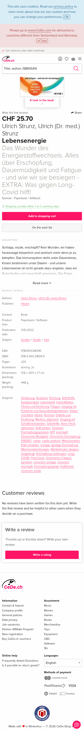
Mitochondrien (71, 440)
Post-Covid (37, 458)
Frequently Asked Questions (20, 660)
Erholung (54, 398)
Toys (47, 629)
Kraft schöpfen (30, 445)
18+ (46, 648)
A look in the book (42, 100)
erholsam (57, 428)
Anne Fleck (68, 423)
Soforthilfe (53, 423)
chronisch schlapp (44, 462)
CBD (47, 639)
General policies (12, 615)
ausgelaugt (28, 453)
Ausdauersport (30, 402)
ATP (52, 432)
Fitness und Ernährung (35, 406)
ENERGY (26, 440)
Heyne (25, 303)
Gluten (38, 415)
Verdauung (28, 398)
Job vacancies (11, 624)
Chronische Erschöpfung (65, 436)
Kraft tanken (43, 428)
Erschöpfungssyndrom (35, 432)
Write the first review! (15, 112)
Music (47, 605)
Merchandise (52, 624)
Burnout (49, 415)
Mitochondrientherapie (35, 449)
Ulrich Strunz (29, 298)
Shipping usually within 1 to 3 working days (32, 206)
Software (49, 643)
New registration (12, 634)
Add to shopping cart (42, 216)
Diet (46, 339)
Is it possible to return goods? (20, 665)
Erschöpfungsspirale (46, 466)
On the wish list (42, 227)
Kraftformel (67, 466)
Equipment (50, 634)
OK (66, 17)
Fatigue (55, 406)
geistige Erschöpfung (64, 445)
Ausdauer (42, 398)
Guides (25, 339)
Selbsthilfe (68, 398)
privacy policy (63, 6)
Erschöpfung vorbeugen (51, 453)
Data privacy (10, 620)
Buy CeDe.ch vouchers (16, 639)
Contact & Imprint (13, 605)
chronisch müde (31, 470)
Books (48, 620)
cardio (37, 440)
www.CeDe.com (39, 30)
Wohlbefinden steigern (65, 449)
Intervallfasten (64, 402)
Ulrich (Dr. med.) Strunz (52, 298)
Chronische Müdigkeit (34, 436)
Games (48, 615)
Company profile (12, 610)
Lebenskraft (47, 402)
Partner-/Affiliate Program (17, 629)
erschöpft (62, 432)
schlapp (45, 445)
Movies (48, 610)
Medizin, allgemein (47, 419)
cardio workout (51, 440)
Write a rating (42, 555)
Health (37, 339)
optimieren (27, 428)
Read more (41, 283)
